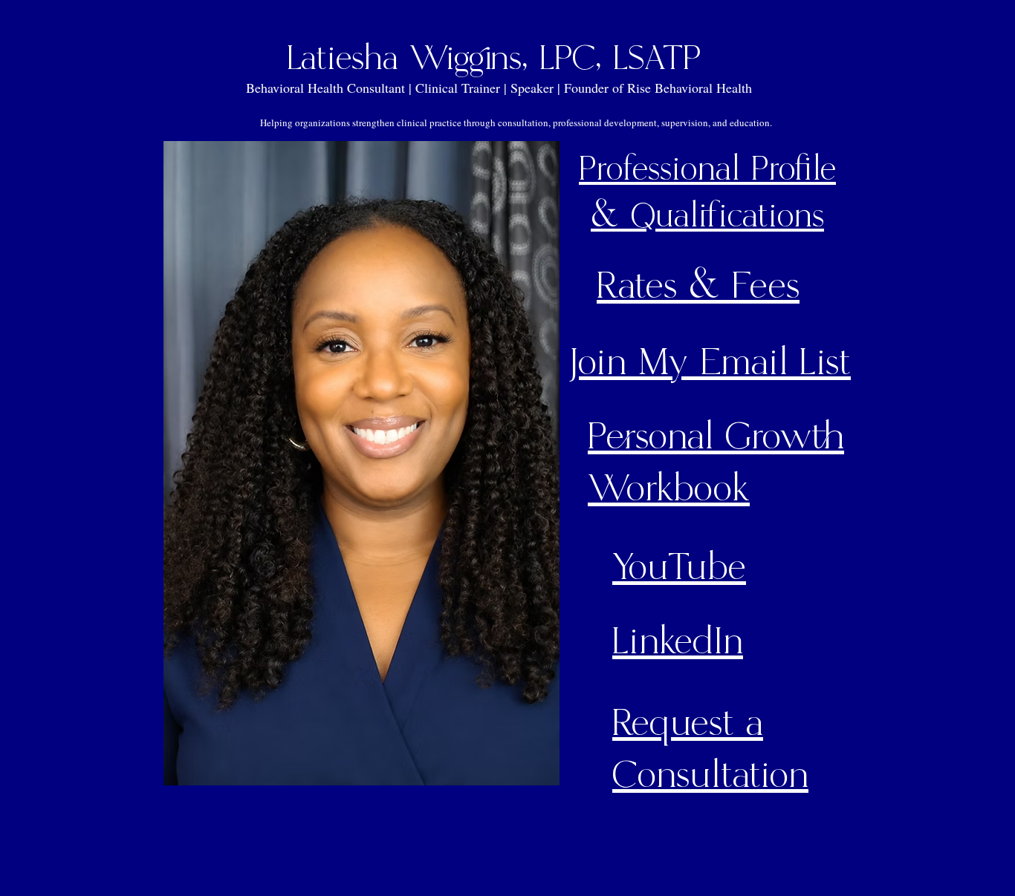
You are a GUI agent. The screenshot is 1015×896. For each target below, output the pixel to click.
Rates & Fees (698, 286)
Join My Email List (709, 363)
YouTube (679, 567)
